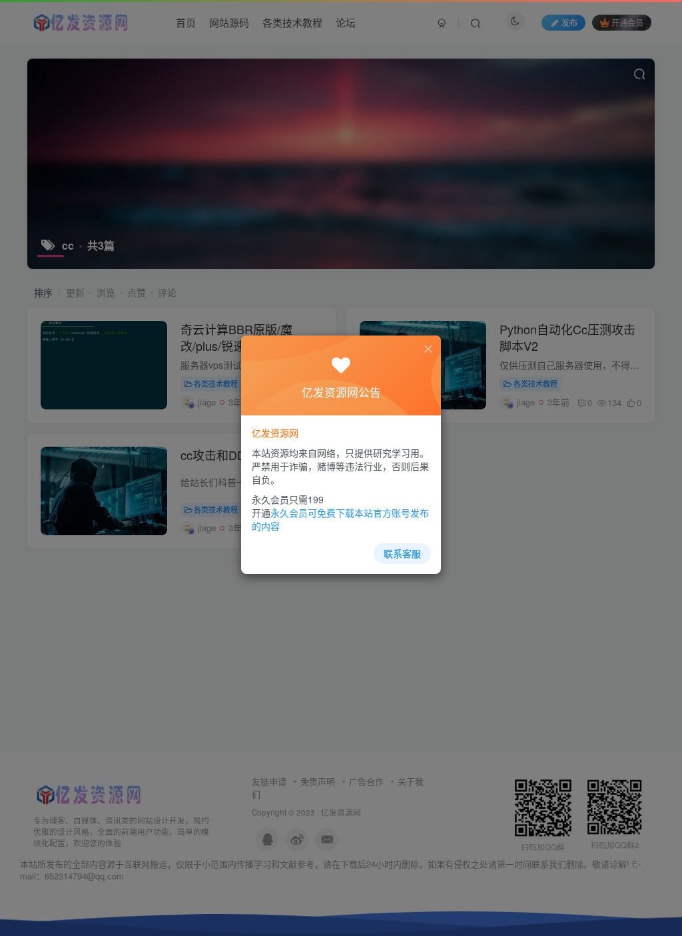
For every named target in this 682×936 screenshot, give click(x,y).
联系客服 (402, 553)
